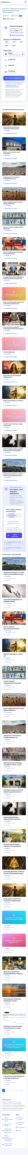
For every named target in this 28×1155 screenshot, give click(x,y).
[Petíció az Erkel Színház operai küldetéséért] (14, 148)
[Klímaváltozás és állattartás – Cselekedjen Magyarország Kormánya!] (14, 123)
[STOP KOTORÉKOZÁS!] (14, 348)
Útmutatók (6, 1115)
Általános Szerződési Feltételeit (13, 84)
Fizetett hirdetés (9, 19)
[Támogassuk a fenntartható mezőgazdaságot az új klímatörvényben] (14, 173)
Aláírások (17, 16)
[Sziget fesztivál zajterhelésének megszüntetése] (14, 372)
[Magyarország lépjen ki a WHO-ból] (14, 396)
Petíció (7, 16)
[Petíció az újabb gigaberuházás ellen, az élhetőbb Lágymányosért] (14, 298)
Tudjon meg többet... (17, 35)
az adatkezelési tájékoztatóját (12, 86)
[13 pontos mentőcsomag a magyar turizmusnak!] (14, 420)
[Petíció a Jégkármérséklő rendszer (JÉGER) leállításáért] (14, 198)
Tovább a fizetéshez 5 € (14, 78)
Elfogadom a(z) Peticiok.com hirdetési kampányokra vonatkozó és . (14, 84)
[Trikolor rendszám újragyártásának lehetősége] (14, 223)
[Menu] (25, 2)
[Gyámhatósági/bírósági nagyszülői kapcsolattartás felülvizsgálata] (14, 445)
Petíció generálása (15, 535)
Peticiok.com (5, 2)
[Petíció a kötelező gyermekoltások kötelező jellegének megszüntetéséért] (14, 248)
